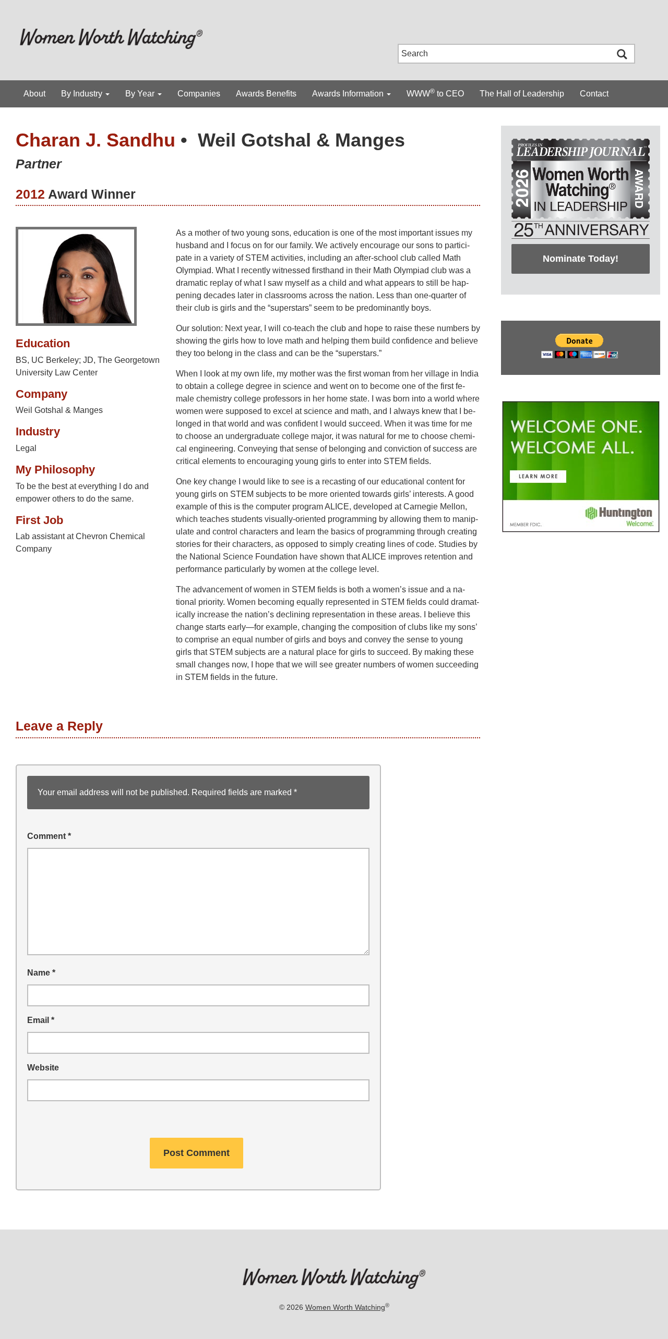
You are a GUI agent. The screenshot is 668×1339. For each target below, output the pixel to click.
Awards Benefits (266, 93)
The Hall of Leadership (522, 93)
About (34, 93)
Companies (198, 93)
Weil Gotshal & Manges (301, 140)
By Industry (82, 93)
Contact (594, 93)
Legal (26, 448)
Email (40, 1020)
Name (41, 972)
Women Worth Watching (345, 1307)
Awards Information (349, 93)
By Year (141, 93)
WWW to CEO (435, 93)
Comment (49, 836)
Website (43, 1067)
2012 (30, 194)
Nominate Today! (580, 258)
